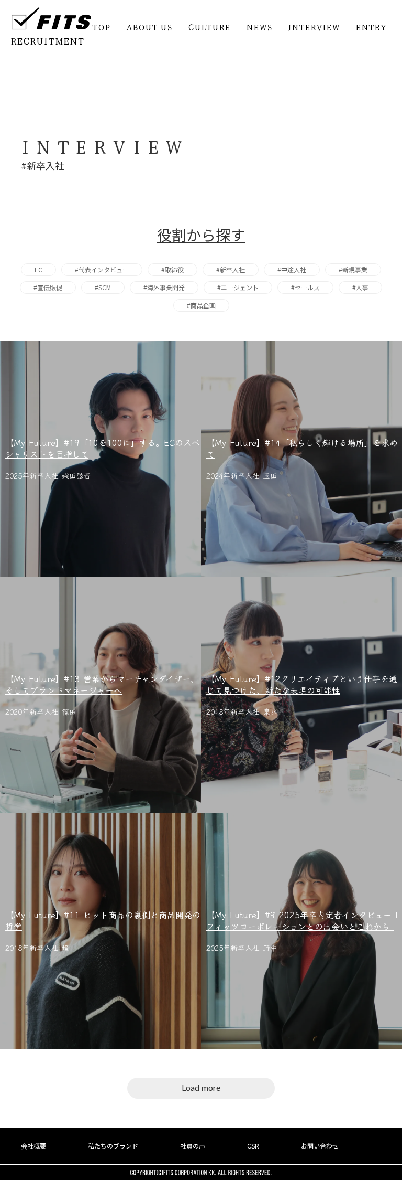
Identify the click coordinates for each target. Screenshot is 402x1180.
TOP (101, 26)
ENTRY (370, 26)
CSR (253, 1146)
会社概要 (33, 1146)
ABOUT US (149, 26)
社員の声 (192, 1146)
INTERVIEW (314, 26)
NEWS (259, 26)
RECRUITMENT (47, 40)
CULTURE (209, 26)
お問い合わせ (320, 1146)
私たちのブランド (113, 1146)
